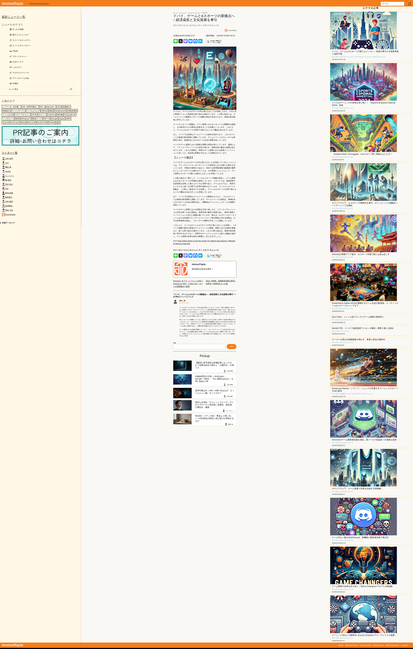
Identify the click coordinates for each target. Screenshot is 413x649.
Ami (6, 189)
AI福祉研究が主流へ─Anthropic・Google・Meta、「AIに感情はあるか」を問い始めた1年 (214, 379)
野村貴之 (8, 197)
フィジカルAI (7, 115)
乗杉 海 (8, 167)
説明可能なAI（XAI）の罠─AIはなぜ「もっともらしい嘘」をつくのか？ (214, 391)
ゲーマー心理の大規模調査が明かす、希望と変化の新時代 (358, 339)
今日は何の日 (70, 115)
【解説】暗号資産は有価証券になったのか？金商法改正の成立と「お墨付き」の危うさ (214, 365)
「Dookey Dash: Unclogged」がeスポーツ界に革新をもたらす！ (362, 154)
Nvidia (51, 123)
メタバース (182, 13)
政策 (51, 111)
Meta (23, 123)
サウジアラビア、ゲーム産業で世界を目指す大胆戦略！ (357, 488)
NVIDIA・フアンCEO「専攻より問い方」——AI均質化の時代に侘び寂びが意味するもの (214, 418)
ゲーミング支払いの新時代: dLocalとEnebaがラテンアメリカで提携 (363, 635)
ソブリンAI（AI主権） (11, 107)
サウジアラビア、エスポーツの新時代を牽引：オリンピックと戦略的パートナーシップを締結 (364, 204)
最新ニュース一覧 (13, 17)
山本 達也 (9, 158)
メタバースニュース (194, 13)
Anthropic (15, 123)
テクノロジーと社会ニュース (341, 394)
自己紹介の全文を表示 (201, 269)
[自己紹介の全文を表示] (212, 268)
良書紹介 (66, 107)
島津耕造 (8, 206)
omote (8, 171)
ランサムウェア (33, 111)
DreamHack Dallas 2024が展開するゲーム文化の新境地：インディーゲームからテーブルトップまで (365, 304)
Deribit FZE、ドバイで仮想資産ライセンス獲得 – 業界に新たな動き (363, 328)
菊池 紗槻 (9, 193)
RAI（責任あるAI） (47, 107)
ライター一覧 (10, 152)
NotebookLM (60, 111)
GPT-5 (46, 119)
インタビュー (7, 119)
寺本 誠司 (9, 202)
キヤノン (42, 115)
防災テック (37, 119)
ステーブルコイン (22, 115)
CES (59, 107)
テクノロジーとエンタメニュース (187, 25)
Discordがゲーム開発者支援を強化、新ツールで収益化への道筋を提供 (364, 439)
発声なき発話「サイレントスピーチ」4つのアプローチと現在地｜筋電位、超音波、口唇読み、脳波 (214, 404)
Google (55, 119)
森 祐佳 (8, 180)
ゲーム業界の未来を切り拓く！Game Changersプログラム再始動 (362, 586)
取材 (17, 119)
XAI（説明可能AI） (30, 107)
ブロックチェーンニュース (362, 57)
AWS (68, 119)
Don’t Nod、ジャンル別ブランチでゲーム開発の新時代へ (358, 317)
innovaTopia (10, 214)
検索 (174, 343)
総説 (58, 123)
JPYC (34, 115)
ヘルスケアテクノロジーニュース (361, 394)
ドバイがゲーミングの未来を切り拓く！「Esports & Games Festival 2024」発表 (363, 103)
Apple (62, 119)
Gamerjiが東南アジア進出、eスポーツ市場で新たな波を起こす (361, 254)
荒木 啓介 (9, 184)
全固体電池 (72, 111)
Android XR (42, 123)
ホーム (175, 13)
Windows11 (26, 119)
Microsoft (31, 123)
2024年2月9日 (184, 303)
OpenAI (5, 123)
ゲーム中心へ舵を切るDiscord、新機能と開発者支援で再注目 (360, 537)
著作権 (60, 115)
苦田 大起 (9, 210)
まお (7, 163)
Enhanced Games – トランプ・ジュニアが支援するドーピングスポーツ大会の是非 (365, 389)
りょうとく (9, 176)
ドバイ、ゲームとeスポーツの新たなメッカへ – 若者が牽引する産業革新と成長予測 (365, 52)
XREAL (44, 111)
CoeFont (51, 115)
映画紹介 (6, 111)
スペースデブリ (18, 111)
